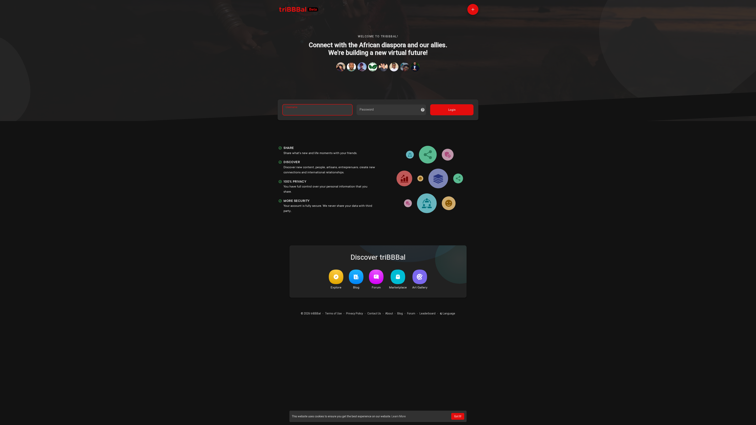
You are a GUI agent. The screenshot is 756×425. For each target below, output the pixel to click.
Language (448, 313)
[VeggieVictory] (372, 66)
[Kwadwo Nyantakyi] (362, 66)
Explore (336, 287)
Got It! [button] (457, 416)
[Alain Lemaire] (415, 66)
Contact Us (374, 313)
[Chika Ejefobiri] (404, 66)
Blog (356, 287)
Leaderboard (427, 313)
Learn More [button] (399, 416)
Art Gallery (419, 287)
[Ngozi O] (340, 66)
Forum (376, 287)
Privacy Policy (354, 313)
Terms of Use (333, 313)
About (389, 313)
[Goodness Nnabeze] (383, 66)
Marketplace (398, 287)
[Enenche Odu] (351, 66)
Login (452, 109)
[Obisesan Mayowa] (393, 66)
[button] (472, 9)
